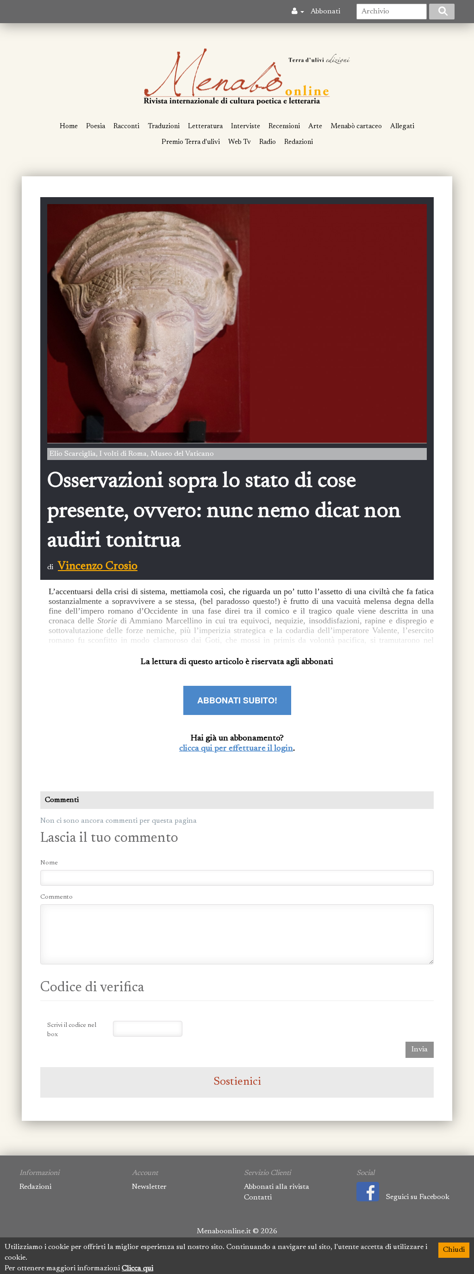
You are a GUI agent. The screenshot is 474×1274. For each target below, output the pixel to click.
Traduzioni (164, 126)
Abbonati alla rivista (276, 1187)
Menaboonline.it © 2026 (237, 1231)
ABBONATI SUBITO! (237, 700)
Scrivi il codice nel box (71, 1030)
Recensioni (284, 126)
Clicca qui (137, 1268)
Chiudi (454, 1250)
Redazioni (298, 142)
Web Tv (239, 142)
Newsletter (149, 1187)
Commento (56, 897)
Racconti (126, 126)
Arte (315, 126)
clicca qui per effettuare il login (236, 749)
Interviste (245, 126)
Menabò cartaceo (356, 126)
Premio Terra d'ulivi (191, 142)
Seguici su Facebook (417, 1197)
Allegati (402, 126)
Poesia (95, 126)
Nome (49, 863)
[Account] (298, 11)
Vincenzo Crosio (97, 566)
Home (69, 126)
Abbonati (325, 11)
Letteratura (205, 126)
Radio (267, 142)
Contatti (258, 1197)
